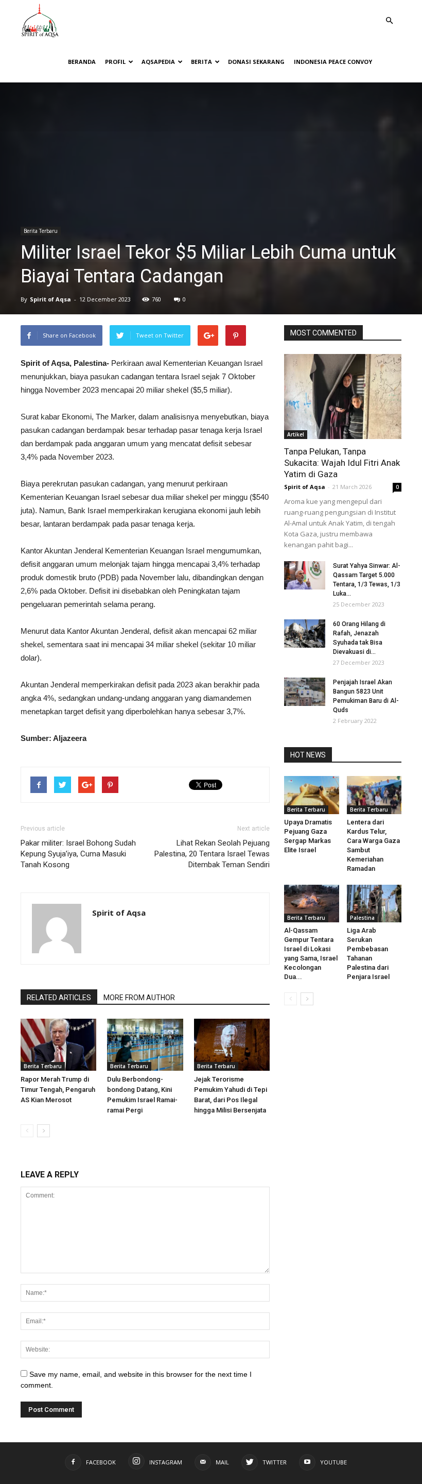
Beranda (82, 61)
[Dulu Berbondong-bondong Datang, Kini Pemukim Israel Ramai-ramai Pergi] (145, 1045)
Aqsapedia (158, 61)
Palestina (362, 917)
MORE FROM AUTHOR (139, 997)
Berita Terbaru (41, 230)
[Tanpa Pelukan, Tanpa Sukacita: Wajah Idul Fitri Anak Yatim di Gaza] (342, 396)
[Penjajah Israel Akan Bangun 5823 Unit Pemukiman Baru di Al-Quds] (304, 692)
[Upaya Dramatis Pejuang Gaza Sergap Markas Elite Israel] (311, 795)
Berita (201, 61)
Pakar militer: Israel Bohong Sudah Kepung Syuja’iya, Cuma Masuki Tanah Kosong (78, 853)
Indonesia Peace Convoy (333, 61)
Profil (115, 61)
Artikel (295, 434)
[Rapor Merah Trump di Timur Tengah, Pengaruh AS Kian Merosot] (58, 1045)
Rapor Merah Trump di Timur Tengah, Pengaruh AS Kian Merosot (58, 1089)
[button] (389, 13)
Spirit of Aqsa (50, 299)
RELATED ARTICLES (59, 997)
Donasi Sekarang (256, 61)
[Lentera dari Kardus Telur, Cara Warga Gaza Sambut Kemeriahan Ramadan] (374, 795)
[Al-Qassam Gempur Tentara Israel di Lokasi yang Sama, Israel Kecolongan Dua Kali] (311, 903)
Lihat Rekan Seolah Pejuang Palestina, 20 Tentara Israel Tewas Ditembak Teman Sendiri (212, 853)
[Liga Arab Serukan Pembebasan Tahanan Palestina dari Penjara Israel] (374, 903)
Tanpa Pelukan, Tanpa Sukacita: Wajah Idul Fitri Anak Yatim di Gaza (342, 462)
